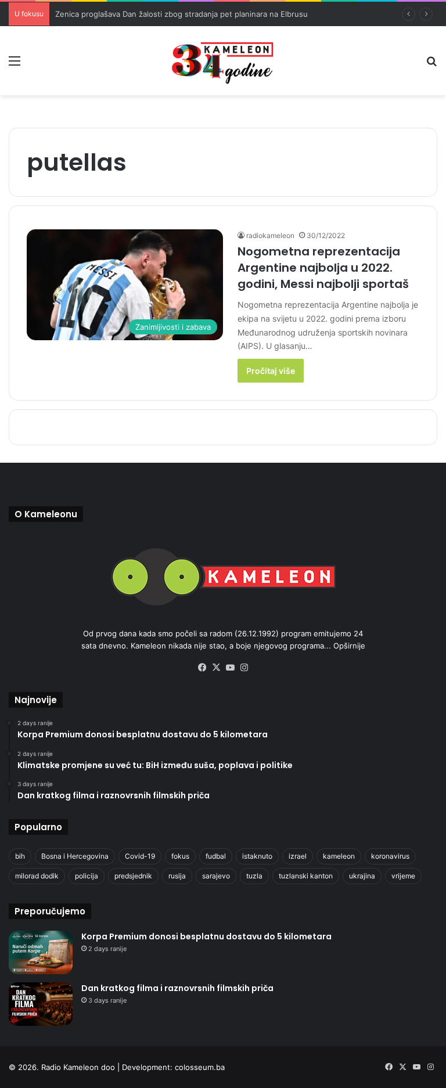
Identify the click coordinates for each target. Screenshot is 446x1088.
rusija (177, 875)
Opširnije (349, 645)
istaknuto (257, 856)
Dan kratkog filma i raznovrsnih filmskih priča (177, 988)
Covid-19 (140, 856)
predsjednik (133, 875)
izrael (298, 856)
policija (86, 875)
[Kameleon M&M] (223, 60)
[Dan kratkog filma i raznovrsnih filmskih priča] (41, 1004)
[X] (216, 668)
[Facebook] (202, 668)
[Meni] (14, 65)
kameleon (339, 856)
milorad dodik (37, 875)
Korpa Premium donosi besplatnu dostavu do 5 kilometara (206, 936)
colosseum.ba (200, 1067)
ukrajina (362, 875)
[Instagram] (244, 668)
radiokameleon (270, 235)
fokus (180, 856)
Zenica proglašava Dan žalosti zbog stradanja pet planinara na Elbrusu (181, 14)
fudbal (216, 856)
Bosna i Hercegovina (75, 856)
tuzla (254, 875)
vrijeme (403, 875)
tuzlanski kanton (306, 875)
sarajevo (216, 875)
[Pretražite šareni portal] (431, 65)
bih (20, 856)
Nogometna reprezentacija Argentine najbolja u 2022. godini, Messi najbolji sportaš (323, 267)
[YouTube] (230, 668)
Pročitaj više (270, 371)
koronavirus (390, 856)
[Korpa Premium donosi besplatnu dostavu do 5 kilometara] (41, 952)
